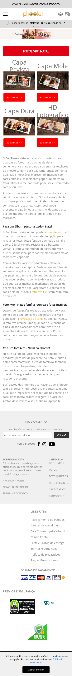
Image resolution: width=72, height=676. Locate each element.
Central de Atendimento (46, 525)
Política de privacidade (45, 554)
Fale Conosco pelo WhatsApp (50, 531)
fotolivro (37, 292)
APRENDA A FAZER (13, 480)
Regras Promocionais (45, 560)
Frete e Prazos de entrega (47, 543)
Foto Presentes (59, 483)
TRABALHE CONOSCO (15, 493)
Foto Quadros (58, 476)
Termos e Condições (44, 548)
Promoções (56, 496)
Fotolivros (56, 463)
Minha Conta (39, 537)
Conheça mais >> (19, 474)
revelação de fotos (31, 318)
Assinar (61, 435)
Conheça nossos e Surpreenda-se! (36, 22)
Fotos (53, 469)
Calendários (57, 489)
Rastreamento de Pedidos (48, 519)
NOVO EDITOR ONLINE (16, 487)
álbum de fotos (54, 232)
